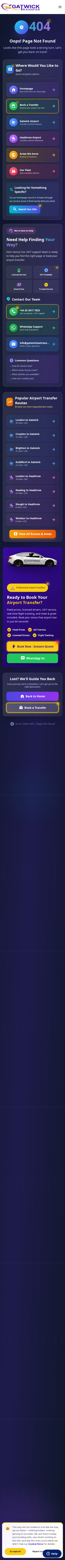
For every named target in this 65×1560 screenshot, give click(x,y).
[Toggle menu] (60, 7)
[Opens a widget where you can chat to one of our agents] (52, 1554)
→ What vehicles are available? (24, 374)
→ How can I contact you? (21, 378)
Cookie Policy (35, 1543)
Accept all (15, 1551)
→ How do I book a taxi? (20, 366)
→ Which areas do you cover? (23, 370)
